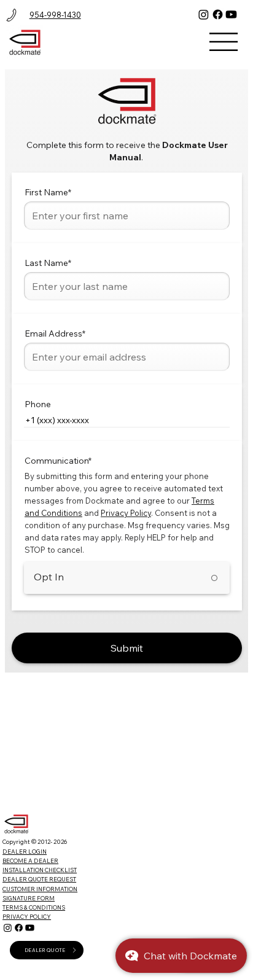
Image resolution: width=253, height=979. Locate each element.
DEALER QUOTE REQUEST (39, 879)
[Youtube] (231, 14)
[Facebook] (217, 14)
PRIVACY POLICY (26, 916)
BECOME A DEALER (30, 860)
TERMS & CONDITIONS (33, 907)
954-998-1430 (55, 15)
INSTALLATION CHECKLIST (39, 869)
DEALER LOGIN (24, 851)
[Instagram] (203, 14)
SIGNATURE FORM (28, 898)
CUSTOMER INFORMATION (39, 888)
